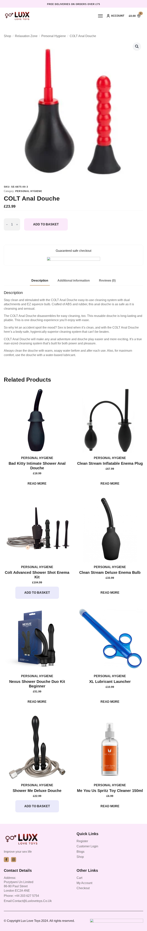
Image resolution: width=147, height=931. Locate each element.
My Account (84, 883)
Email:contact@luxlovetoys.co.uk (28, 901)
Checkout (83, 888)
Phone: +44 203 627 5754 (21, 895)
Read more (37, 483)
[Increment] (17, 224)
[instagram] (13, 859)
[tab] (40, 280)
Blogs (80, 851)
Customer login (87, 846)
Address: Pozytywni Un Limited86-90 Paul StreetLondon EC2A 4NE (18, 884)
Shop (7, 36)
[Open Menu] (100, 15)
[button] (137, 46)
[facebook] (6, 859)
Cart (79, 877)
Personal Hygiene (53, 36)
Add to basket (46, 224)
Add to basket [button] (37, 592)
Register (82, 841)
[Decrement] (7, 224)
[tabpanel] (73, 323)
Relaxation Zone (26, 36)
